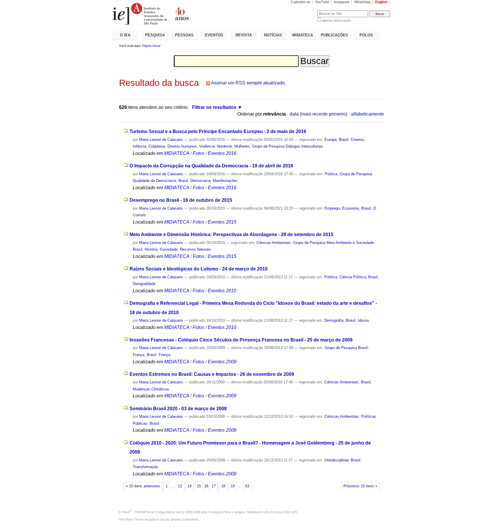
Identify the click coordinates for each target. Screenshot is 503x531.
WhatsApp (362, 2)
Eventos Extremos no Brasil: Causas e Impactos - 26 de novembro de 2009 (212, 374)
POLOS (366, 35)
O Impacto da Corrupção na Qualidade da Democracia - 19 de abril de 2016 (211, 165)
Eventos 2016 (222, 153)
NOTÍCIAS (273, 35)
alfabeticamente (367, 113)
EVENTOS (214, 35)
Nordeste (224, 146)
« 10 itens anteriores (143, 486)
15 (199, 486)
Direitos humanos (182, 146)
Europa (330, 139)
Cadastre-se (300, 2)
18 (223, 486)
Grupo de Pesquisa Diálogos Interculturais (287, 146)
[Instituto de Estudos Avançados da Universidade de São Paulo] (182, 13)
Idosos (363, 320)
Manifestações (225, 180)
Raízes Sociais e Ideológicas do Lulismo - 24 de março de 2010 (199, 268)
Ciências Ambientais (273, 242)
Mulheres (242, 146)
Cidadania (156, 146)
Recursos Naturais (195, 249)
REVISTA (243, 35)
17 (214, 486)
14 (189, 486)
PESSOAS (184, 35)
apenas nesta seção (336, 20)
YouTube (322, 2)
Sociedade (169, 249)
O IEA (125, 35)
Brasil (343, 139)
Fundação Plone (219, 512)
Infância (139, 146)
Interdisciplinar (336, 460)
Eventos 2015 (222, 222)
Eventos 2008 (222, 430)
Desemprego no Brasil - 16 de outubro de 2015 (181, 200)
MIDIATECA (302, 35)
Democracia (200, 180)
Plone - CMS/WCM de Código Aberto (148, 512)
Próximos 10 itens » (360, 486)
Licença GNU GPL (284, 512)
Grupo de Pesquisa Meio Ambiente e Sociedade (333, 242)
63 (247, 486)
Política (331, 174)
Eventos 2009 (222, 361)
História (151, 249)
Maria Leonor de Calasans (161, 139)
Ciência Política (352, 277)
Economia (350, 208)
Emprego (332, 208)
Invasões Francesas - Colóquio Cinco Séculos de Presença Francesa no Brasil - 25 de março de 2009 (241, 339)
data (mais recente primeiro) (318, 113)
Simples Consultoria (184, 519)
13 (180, 486)
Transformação (145, 467)
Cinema (357, 139)
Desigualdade (144, 284)
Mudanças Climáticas (151, 389)
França (164, 355)
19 (233, 486)
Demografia (333, 320)
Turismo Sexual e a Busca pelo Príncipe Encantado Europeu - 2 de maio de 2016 (218, 131)
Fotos (198, 153)
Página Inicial (151, 45)
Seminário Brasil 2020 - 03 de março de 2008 (178, 408)
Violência (207, 146)
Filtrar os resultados (214, 107)
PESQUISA (155, 35)
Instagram (342, 2)
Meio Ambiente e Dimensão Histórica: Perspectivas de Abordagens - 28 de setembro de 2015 (231, 234)
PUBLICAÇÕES (334, 35)
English (381, 2)
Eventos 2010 (222, 290)
